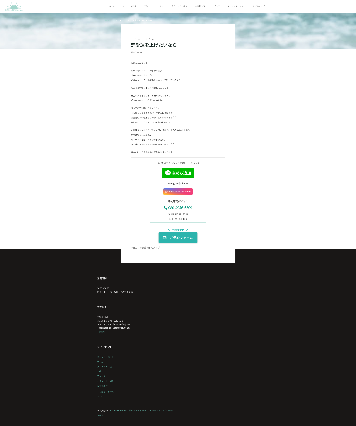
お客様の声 (102, 385)
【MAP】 (101, 331)
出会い (136, 247)
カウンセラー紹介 (105, 380)
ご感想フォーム (106, 391)
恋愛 (144, 247)
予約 (99, 371)
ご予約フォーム (181, 237)
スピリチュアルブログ (119, 20)
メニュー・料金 (104, 366)
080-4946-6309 (179, 207)
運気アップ (154, 247)
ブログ (100, 396)
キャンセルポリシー (106, 356)
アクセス (101, 376)
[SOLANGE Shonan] (14, 6)
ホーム (100, 361)
